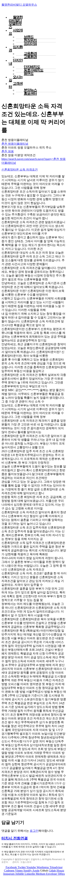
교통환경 (30, 57)
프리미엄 (30, 44)
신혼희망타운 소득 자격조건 (19, 169)
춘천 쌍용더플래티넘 (14, 143)
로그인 (34, 830)
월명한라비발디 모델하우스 (19, 4)
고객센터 (16, 85)
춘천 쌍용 (7, 151)
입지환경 (16, 48)
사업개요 (16, 31)
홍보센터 (30, 93)
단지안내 (16, 61)
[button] (14, 838)
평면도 (29, 74)
